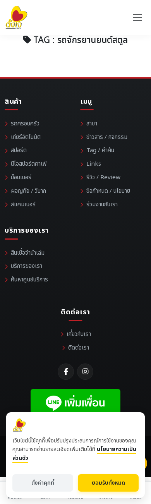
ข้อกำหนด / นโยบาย (108, 191)
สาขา (91, 123)
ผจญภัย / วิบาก (28, 191)
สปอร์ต (19, 150)
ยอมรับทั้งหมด (108, 483)
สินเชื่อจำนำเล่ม (28, 253)
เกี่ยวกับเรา (79, 334)
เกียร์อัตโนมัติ (26, 137)
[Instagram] (85, 371)
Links (93, 163)
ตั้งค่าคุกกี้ (42, 483)
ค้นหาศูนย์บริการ (29, 279)
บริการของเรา (26, 266)
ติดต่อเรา (78, 347)
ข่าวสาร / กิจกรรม (106, 137)
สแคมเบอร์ (23, 204)
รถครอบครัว (25, 123)
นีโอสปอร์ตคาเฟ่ (28, 163)
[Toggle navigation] (137, 17)
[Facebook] (66, 371)
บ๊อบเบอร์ (21, 177)
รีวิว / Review (103, 177)
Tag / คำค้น (100, 150)
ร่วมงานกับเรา (102, 204)
